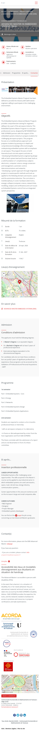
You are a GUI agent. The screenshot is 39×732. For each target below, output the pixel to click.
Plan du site (21, 728)
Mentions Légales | (12, 728)
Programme (16, 73)
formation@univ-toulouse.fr (9, 707)
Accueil (3, 12)
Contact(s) (34, 73)
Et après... (25, 73)
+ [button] (3, 273)
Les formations (13, 12)
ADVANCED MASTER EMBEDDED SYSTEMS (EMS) (20, 309)
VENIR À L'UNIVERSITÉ (9, 696)
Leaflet (21, 296)
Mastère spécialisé (26, 12)
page (20, 515)
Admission (6, 73)
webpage (9, 544)
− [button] (3, 276)
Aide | (3, 728)
